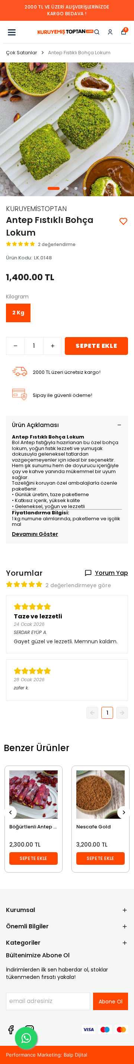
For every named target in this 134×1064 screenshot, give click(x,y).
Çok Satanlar (21, 52)
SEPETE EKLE (96, 346)
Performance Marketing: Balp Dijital (46, 1055)
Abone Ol (110, 1001)
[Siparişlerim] (110, 32)
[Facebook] (11, 1030)
